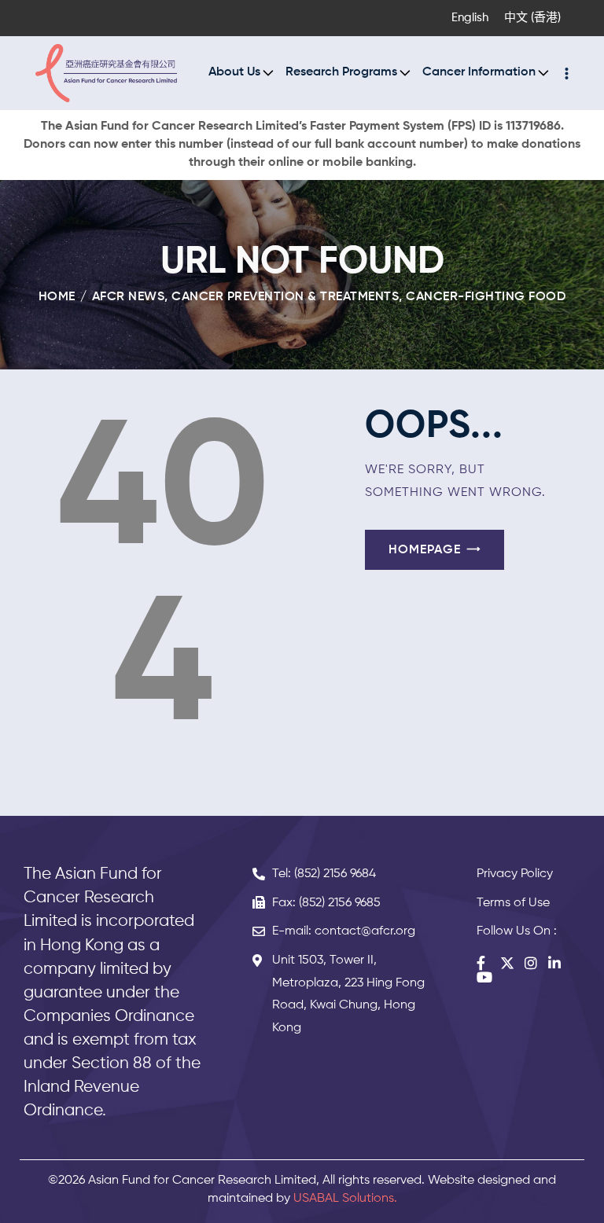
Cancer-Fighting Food (485, 297)
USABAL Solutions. (345, 1198)
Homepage (425, 550)
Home (57, 297)
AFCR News (128, 297)
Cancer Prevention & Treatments (285, 297)
